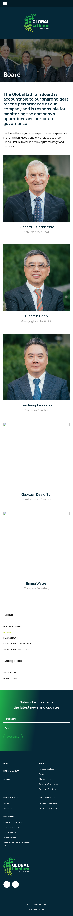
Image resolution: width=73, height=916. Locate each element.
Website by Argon (36, 909)
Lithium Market (11, 771)
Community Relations (48, 808)
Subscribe (13, 737)
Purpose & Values (13, 626)
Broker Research (10, 837)
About (42, 763)
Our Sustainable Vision (49, 803)
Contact (8, 779)
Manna (6, 803)
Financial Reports (11, 827)
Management (10, 638)
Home (6, 763)
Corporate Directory (16, 649)
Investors (8, 816)
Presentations (9, 832)
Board (7, 632)
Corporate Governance (17, 643)
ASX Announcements (12, 822)
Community (9, 672)
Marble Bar (8, 808)
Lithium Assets (11, 797)
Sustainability (47, 797)
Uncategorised (12, 678)
